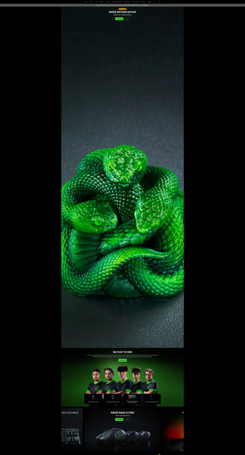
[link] (86, 1)
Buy (127, 19)
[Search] (155, 1)
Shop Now (145, 5)
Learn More (119, 19)
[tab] (93, 399)
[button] (159, 1)
